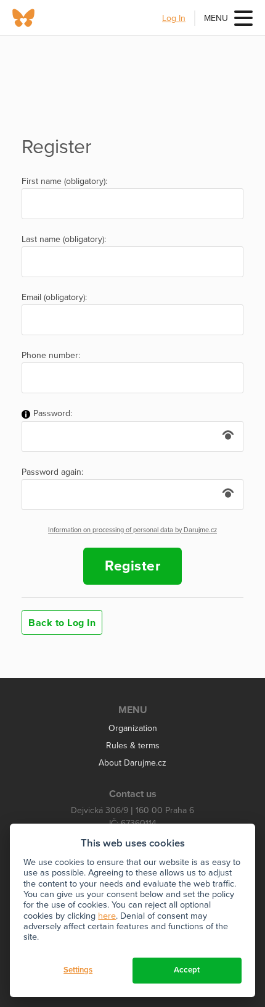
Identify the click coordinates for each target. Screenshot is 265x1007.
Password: (51, 414)
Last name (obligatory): (64, 239)
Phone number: (51, 356)
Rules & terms (133, 745)
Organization (132, 728)
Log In (174, 18)
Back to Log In (62, 623)
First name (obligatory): (64, 181)
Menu (216, 18)
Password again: (52, 472)
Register (132, 566)
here (107, 916)
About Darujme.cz (132, 763)
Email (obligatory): (54, 298)
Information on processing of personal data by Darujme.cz (132, 530)
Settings (77, 970)
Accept (187, 970)
